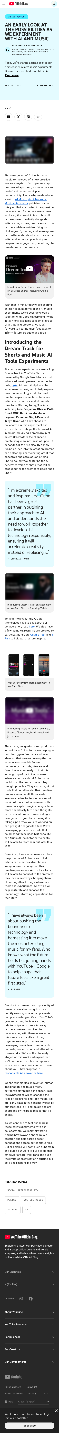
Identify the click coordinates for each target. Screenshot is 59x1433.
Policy (11, 1200)
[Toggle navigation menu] (4, 4)
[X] (18, 117)
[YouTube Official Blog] (19, 4)
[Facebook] (8, 117)
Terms (45, 1393)
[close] (56, 1410)
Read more (12, 75)
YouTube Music (33, 1200)
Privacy (32, 1393)
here (32, 626)
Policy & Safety (13, 1387)
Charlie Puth (38, 634)
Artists (12, 1209)
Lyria (15, 385)
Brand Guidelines (14, 1393)
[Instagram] (21, 1299)
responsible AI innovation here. (24, 1073)
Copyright (32, 1387)
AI (26, 1209)
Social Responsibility (22, 1190)
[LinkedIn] (28, 117)
